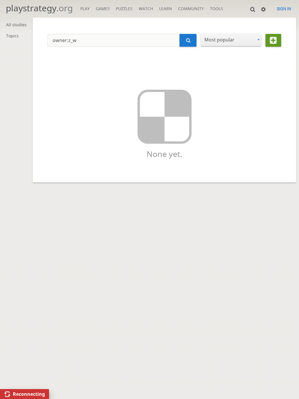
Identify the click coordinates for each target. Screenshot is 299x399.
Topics (12, 36)
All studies (16, 24)
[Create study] (273, 40)
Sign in (284, 8)
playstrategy (39, 8)
